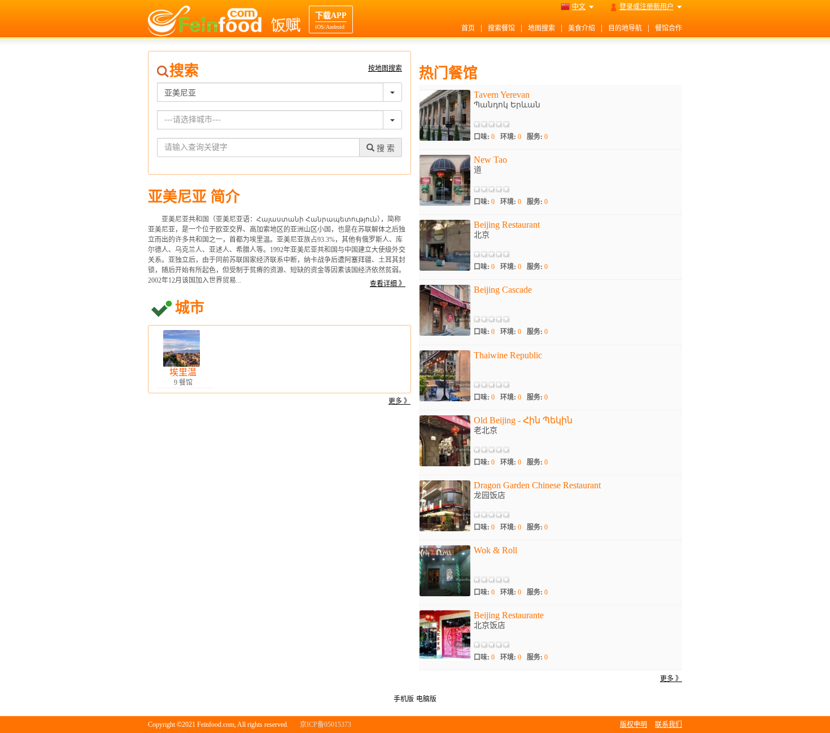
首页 (468, 28)
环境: (510, 137)
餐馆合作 (668, 28)
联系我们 (668, 724)
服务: (537, 137)
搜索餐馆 (501, 28)
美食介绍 (581, 28)
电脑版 (426, 699)
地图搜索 (541, 28)
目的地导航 (625, 28)
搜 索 (384, 148)
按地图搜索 (385, 68)
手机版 (404, 699)
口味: (484, 137)
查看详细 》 (387, 284)
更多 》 (399, 401)
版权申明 (633, 724)
